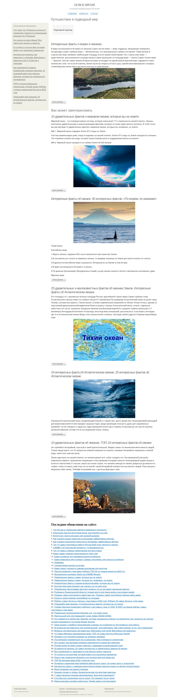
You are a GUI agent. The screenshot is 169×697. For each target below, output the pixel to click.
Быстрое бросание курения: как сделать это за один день (80, 586)
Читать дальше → (58, 102)
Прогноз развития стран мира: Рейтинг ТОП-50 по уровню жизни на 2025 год (89, 571)
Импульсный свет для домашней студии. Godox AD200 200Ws (82, 615)
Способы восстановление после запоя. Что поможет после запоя (84, 678)
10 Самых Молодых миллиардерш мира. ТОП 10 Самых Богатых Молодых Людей (92, 633)
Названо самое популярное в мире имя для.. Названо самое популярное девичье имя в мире (97, 595)
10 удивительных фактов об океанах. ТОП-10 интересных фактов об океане (101, 443)
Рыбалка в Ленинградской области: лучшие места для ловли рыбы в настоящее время (94, 592)
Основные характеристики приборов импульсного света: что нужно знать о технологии (94, 663)
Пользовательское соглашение (75, 688)
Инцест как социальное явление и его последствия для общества (84, 657)
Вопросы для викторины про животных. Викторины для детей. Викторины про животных (95, 630)
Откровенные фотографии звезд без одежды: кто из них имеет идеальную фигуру (91, 589)
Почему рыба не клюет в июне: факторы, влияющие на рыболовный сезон (88, 645)
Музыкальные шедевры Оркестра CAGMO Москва (77, 574)
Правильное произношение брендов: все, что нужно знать (81, 612)
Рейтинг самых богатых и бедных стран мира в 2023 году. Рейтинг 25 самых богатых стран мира (98, 601)
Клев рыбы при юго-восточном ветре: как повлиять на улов (80, 532)
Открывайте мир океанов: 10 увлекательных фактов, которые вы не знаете (29, 100)
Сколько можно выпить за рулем (69, 565)
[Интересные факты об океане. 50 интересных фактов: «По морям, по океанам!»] (104, 222)
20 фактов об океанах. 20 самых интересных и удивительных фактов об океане (90, 648)
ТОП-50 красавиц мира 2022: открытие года (74, 660)
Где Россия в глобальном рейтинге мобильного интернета (80, 529)
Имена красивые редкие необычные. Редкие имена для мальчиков (85, 681)
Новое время (84, 5)
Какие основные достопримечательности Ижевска (77, 556)
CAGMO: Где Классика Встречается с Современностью (78, 547)
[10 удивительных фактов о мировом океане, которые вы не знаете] (104, 166)
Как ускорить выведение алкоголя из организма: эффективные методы (86, 541)
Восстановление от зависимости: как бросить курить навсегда (82, 651)
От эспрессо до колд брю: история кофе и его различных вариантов (85, 654)
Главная (72, 13)
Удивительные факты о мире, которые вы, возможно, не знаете (83, 580)
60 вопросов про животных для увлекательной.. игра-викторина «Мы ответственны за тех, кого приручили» (103, 627)
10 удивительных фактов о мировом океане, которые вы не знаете (95, 116)
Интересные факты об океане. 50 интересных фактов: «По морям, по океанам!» (104, 199)
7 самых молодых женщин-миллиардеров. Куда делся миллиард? (84, 675)
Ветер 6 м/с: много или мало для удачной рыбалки (76, 535)
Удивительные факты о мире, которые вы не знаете (78, 577)
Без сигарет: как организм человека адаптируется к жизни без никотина (87, 642)
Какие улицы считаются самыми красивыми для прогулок (80, 568)
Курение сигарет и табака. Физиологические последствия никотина (85, 672)
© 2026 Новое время (20, 688)
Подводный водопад (63, 30)
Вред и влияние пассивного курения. (71, 669)
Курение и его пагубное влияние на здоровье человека (79, 636)
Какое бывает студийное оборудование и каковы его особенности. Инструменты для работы (96, 624)
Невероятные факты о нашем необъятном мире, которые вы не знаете (87, 583)
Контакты (62, 688)
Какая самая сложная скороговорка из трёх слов (75, 553)
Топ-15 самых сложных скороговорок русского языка (77, 550)
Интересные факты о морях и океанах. (76, 44)
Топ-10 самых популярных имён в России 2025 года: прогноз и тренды (85, 544)
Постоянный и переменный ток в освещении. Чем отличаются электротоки (88, 639)
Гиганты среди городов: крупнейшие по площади (76, 598)
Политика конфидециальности (68, 691)
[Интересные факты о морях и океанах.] (104, 83)
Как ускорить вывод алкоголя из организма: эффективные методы (83, 538)
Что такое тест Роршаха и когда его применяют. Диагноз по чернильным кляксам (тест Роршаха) (30, 33)
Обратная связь (109, 688)
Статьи (94, 13)
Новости (83, 13)
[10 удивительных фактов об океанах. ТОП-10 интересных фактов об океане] (104, 492)
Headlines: (59, 562)
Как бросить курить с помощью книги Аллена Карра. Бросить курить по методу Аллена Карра (96, 666)
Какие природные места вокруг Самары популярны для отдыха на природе (89, 559)
